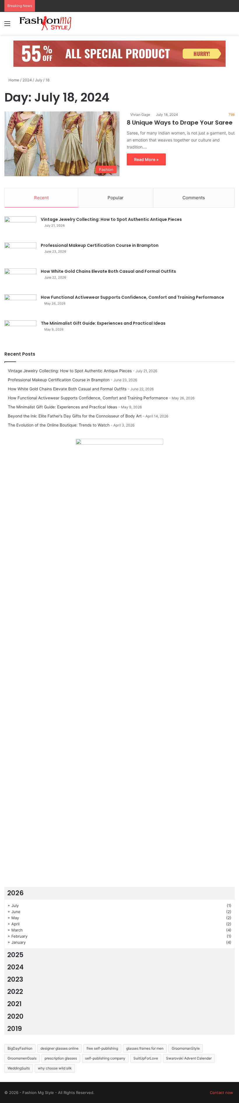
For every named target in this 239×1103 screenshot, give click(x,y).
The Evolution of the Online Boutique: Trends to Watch (59, 425)
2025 (15, 954)
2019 (14, 1028)
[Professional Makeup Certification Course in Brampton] (20, 253)
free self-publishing (102, 1048)
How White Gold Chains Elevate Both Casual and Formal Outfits (108, 271)
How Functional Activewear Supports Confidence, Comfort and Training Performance (132, 297)
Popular (116, 197)
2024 (27, 80)
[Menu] (7, 25)
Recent (41, 197)
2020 (15, 1016)
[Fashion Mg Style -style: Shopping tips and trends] (46, 23)
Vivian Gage (140, 114)
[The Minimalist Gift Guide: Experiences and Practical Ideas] (20, 331)
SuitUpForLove (145, 1058)
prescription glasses (61, 1058)
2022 (15, 991)
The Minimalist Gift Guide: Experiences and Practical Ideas (103, 323)
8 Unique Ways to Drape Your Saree (180, 122)
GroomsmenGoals (22, 1058)
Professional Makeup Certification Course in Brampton (100, 245)
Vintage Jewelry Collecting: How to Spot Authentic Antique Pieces (111, 219)
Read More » (146, 159)
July (38, 80)
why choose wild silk (55, 1068)
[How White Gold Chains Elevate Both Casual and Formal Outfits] (20, 279)
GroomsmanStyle (186, 1048)
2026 (15, 893)
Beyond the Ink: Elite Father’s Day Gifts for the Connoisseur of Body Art (75, 416)
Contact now (221, 1092)
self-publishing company (105, 1058)
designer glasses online (59, 1048)
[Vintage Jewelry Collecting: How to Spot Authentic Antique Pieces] (20, 227)
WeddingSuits (19, 1068)
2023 (15, 979)
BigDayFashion (20, 1048)
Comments (193, 197)
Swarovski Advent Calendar (189, 1058)
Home (13, 80)
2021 (14, 1003)
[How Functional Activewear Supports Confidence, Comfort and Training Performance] (20, 305)
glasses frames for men (145, 1048)
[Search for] (232, 25)
